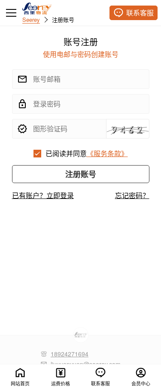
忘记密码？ (132, 195)
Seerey (31, 19)
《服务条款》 (107, 153)
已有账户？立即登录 (43, 195)
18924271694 (69, 353)
